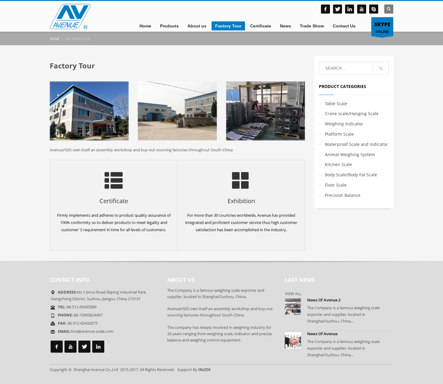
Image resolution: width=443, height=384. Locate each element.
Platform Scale (339, 134)
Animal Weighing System (350, 154)
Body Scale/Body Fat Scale (351, 175)
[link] (349, 9)
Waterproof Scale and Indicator (356, 144)
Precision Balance (342, 195)
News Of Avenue (322, 333)
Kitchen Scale (338, 164)
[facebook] (325, 9)
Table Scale (336, 103)
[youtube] (361, 9)
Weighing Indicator (344, 124)
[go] (381, 68)
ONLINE (382, 27)
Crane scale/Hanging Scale (352, 113)
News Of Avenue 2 (324, 300)
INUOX (204, 369)
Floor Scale (336, 185)
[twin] (337, 9)
